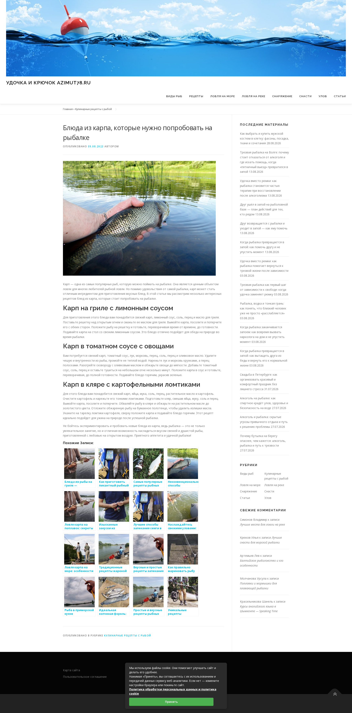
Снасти (305, 96)
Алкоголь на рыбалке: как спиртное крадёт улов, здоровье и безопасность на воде (264, 403)
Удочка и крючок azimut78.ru (48, 82)
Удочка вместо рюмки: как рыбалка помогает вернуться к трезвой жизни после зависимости (264, 266)
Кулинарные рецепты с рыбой (93, 109)
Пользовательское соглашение (85, 677)
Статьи (340, 96)
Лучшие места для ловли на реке (262, 524)
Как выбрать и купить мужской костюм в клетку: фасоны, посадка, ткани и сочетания (264, 138)
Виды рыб (174, 96)
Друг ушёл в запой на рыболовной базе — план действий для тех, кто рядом (264, 209)
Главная (68, 109)
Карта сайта (71, 670)
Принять (171, 702)
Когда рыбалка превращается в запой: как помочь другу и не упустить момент (262, 247)
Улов (323, 96)
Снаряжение (282, 96)
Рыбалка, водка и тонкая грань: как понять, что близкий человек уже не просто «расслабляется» (263, 308)
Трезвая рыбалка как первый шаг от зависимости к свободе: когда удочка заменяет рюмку (263, 289)
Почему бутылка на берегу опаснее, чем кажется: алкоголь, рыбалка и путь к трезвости (263, 441)
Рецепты (196, 96)
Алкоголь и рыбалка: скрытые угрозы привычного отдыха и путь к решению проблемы (264, 422)
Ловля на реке (253, 96)
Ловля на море (222, 96)
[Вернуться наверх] (335, 694)
